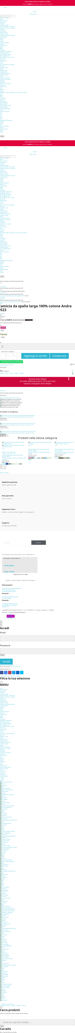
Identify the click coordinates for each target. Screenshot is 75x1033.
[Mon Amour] (3, 925)
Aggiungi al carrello (35, 355)
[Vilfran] (2, 993)
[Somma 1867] (4, 971)
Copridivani (2, 82)
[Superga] (2, 977)
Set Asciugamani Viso (5, 56)
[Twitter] (13, 672)
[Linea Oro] (3, 896)
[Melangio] (3, 918)
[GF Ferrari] (3, 869)
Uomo (1, 94)
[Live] (21, 672)
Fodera (1, 127)
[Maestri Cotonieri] (5, 906)
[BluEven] (2, 804)
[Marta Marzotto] (4, 914)
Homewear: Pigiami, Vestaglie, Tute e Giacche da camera (13, 92)
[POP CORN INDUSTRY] (6, 946)
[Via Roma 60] (3, 992)
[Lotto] (2, 899)
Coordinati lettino (4, 34)
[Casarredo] (3, 815)
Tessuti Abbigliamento (5, 108)
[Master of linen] (4, 917)
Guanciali (2, 44)
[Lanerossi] (3, 888)
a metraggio (3, 98)
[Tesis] (2, 981)
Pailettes (2, 121)
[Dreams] (2, 844)
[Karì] (1, 885)
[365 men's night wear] (6, 782)
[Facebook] (1, 672)
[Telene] (2, 979)
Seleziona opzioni (6, 456)
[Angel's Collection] (5, 788)
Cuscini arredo (3, 86)
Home (1, 19)
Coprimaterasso (3, 36)
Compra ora (59, 355)
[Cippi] (2, 821)
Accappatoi (2, 50)
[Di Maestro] (3, 837)
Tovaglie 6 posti (3, 72)
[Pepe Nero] (3, 939)
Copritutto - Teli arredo (5, 83)
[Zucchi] (2, 998)
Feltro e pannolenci (4, 126)
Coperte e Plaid (3, 32)
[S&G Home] (3, 960)
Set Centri (2, 89)
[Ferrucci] (2, 858)
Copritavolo (2, 85)
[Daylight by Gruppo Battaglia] (7, 836)
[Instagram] (9, 672)
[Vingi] (2, 995)
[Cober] (2, 826)
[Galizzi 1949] (3, 866)
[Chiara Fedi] (3, 818)
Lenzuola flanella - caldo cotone (7, 26)
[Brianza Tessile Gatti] (5, 807)
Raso (1, 117)
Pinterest (11, 373)
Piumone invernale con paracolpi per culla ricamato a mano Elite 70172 (17, 425)
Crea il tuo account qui (15, 666)
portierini (2, 99)
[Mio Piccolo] (3, 922)
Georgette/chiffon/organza (6, 120)
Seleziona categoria (4, 17)
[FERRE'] (2, 856)
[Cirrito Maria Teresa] (5, 823)
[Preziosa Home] (4, 949)
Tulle (1, 124)
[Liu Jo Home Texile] (5, 898)
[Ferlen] (2, 855)
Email (3, 632)
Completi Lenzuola (4, 25)
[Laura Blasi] (3, 891)
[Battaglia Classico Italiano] (7, 794)
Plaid (1, 88)
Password (5, 645)
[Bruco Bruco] (3, 809)
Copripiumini (3, 31)
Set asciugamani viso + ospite (7, 197)
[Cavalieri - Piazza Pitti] (6, 817)
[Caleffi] (2, 810)
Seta (1, 113)
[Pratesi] (2, 947)
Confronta (4, 455)
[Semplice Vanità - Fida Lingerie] (8, 965)
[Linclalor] (3, 893)
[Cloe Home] (3, 825)
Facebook (3, 1005)
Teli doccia (2, 199)
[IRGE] (2, 880)
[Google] (5, 672)
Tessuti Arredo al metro (5, 105)
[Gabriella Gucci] (4, 864)
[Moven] (2, 926)
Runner (1, 76)
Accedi (6, 661)
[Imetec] (2, 879)
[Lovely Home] (4, 901)
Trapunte (2, 23)
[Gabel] (2, 863)
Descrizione (2, 390)
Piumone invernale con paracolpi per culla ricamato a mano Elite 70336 (17, 433)
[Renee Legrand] (4, 957)
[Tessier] (2, 982)
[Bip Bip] (2, 801)
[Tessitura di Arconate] (6, 984)
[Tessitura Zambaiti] (5, 985)
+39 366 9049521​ (8, 565)
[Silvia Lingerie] (4, 966)
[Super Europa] (4, 976)
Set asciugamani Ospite (5, 54)
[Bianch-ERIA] (3, 799)
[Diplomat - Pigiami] (5, 839)
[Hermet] (2, 876)
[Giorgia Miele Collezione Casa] (8, 871)
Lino (1, 116)
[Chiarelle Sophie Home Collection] (8, 820)
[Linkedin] (17, 672)
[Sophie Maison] (4, 974)
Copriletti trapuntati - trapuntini (7, 28)
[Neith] (2, 933)
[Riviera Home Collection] (6, 958)
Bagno (1, 48)
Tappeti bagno (3, 200)
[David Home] (3, 834)
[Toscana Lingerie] (4, 987)
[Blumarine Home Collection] (7, 805)
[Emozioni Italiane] (5, 848)
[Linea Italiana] (4, 895)
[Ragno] (2, 950)
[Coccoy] (2, 828)
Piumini (2, 41)
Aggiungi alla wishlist (8, 365)
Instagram (13, 1005)
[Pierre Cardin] (4, 942)
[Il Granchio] (3, 877)
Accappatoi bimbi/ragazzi (6, 51)
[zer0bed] (2, 997)
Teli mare (2, 202)
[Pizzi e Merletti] (4, 944)
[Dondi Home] (3, 842)
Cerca (2, 136)
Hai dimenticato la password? (7, 665)
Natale (1, 130)
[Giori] (2, 872)
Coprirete (2, 38)
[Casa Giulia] (3, 813)
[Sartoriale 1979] (4, 963)
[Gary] (2, 868)
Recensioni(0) (11, 398)
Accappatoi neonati (4, 53)
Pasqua (1, 132)
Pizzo (1, 118)
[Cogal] (2, 829)
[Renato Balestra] (4, 955)
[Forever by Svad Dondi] (6, 860)
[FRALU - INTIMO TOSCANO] (7, 861)
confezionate (3, 101)
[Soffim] (2, 969)
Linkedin (17, 373)
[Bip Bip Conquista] (5, 802)
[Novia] (2, 936)
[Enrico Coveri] (4, 850)
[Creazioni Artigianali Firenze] (7, 831)
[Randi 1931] (3, 952)
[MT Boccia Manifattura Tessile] (8, 928)
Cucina (1, 203)
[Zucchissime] (3, 1000)
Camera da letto (4, 20)
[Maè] (2, 904)
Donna (1, 95)
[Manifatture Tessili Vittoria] (7, 911)
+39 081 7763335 (8, 572)
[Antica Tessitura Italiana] (6, 790)
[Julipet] (2, 884)
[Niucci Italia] (3, 934)
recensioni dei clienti (69, 373)
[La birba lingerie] (4, 887)
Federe (1, 39)
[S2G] (1, 962)
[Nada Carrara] (4, 930)
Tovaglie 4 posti (3, 210)
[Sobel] (2, 968)
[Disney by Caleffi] (4, 840)
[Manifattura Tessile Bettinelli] (7, 909)
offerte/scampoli (4, 102)
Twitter (6, 373)
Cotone (1, 110)
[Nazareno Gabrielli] (5, 931)
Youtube (19, 1005)
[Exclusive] (3, 852)
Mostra (2, 655)
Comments (17, 398)
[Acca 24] (2, 783)
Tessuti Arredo (3, 104)
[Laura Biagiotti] (4, 890)
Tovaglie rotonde (4, 75)
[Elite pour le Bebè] (5, 845)
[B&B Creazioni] (4, 791)
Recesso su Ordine (4, 472)
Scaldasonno (3, 22)
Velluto (1, 123)
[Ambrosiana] (3, 785)
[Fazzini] (2, 853)
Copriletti (2, 29)
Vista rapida (20, 455)
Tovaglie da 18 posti (4, 77)
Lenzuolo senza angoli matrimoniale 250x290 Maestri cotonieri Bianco (16, 417)
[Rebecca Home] (4, 954)
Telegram (22, 373)
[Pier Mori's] (3, 941)
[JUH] (1, 882)
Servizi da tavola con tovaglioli (7, 205)
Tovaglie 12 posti (4, 208)
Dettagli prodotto (4, 398)
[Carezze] (2, 812)
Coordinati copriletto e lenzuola (7, 35)
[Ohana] (2, 938)
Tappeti (2, 91)
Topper (1, 47)
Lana (1, 114)
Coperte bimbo (3, 45)
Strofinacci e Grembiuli (5, 79)
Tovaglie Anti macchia (5, 73)
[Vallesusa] (3, 990)
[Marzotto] (3, 915)
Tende (1, 97)
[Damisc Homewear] (5, 833)
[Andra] (2, 786)
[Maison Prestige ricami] (6, 907)
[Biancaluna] (3, 798)
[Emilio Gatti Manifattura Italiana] (8, 847)
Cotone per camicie (4, 111)
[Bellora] (2, 796)
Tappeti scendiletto (4, 42)
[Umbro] (2, 989)
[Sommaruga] (3, 973)
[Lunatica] (3, 903)
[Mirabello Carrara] (5, 923)
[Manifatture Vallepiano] (6, 912)
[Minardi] (2, 920)
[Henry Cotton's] (4, 874)
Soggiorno (2, 80)
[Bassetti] (2, 793)
